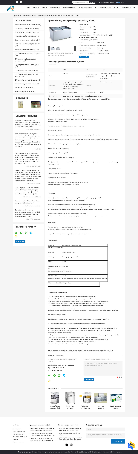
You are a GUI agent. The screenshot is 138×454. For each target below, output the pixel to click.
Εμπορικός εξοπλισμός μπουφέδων (27, 44)
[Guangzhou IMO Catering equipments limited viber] (17, 236)
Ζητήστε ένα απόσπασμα (106, 2)
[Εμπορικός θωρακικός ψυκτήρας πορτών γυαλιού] (61, 35)
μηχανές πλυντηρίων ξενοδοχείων (27, 65)
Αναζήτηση (92, 2)
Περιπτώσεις (126, 8)
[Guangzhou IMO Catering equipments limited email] (17, 233)
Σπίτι (28, 8)
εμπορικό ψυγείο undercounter (82, 350)
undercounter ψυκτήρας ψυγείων (102, 350)
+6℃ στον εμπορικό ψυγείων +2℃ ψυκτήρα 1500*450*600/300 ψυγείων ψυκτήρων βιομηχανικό (100, 407)
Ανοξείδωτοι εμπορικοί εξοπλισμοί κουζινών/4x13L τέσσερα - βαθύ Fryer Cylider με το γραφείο (42, 440)
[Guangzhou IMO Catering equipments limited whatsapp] (22, 233)
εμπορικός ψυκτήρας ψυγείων (63, 350)
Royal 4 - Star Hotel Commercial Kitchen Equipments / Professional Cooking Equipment (43, 430)
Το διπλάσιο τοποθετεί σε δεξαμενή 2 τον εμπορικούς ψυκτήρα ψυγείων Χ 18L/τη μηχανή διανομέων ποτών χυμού (85, 407)
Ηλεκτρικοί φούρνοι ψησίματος (26, 36)
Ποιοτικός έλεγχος (85, 8)
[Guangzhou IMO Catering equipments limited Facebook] (17, 2)
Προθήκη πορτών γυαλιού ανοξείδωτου (115, 407)
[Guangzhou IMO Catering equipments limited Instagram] (21, 2)
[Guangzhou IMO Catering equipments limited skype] (32, 233)
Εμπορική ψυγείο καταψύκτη (39, 15)
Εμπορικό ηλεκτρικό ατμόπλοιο (26, 40)
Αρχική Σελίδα (17, 15)
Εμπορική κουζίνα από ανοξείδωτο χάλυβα (69, 434)
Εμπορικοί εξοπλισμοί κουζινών (26, 25)
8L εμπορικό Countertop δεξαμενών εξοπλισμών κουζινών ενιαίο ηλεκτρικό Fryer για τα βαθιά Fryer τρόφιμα (43, 435)
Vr (134, 8)
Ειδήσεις (116, 8)
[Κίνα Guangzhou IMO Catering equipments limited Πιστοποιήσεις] (20, 104)
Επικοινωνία (83, 57)
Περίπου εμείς (55, 8)
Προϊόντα (36, 8)
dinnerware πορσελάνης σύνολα (25, 84)
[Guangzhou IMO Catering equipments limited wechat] (27, 233)
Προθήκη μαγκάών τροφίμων (25, 70)
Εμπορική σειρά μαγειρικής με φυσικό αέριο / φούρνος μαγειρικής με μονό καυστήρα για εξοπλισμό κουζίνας (70, 439)
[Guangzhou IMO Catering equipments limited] (10, 8)
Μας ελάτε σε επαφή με (103, 8)
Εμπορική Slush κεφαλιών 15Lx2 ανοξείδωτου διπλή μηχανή (55, 407)
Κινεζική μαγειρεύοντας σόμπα (25, 32)
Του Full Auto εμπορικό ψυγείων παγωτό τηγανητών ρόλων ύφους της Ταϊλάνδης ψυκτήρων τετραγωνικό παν (70, 407)
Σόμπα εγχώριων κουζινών (24, 91)
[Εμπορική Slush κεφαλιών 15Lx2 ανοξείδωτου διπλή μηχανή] (54, 397)
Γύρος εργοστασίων (69, 8)
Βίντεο (44, 8)
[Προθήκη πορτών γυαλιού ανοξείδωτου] (116, 397)
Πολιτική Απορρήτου (24, 452)
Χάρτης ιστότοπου (18, 442)
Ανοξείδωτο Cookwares (23, 88)
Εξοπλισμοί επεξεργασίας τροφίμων (27, 53)
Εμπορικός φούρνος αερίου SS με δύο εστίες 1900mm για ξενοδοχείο (70, 429)
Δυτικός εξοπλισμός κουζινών (25, 28)
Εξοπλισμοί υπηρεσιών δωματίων (26, 80)
